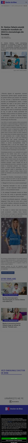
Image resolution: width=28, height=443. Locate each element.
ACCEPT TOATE (14, 438)
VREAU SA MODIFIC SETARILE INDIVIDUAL (14, 440)
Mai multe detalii (10, 421)
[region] (14, 428)
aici (6, 426)
